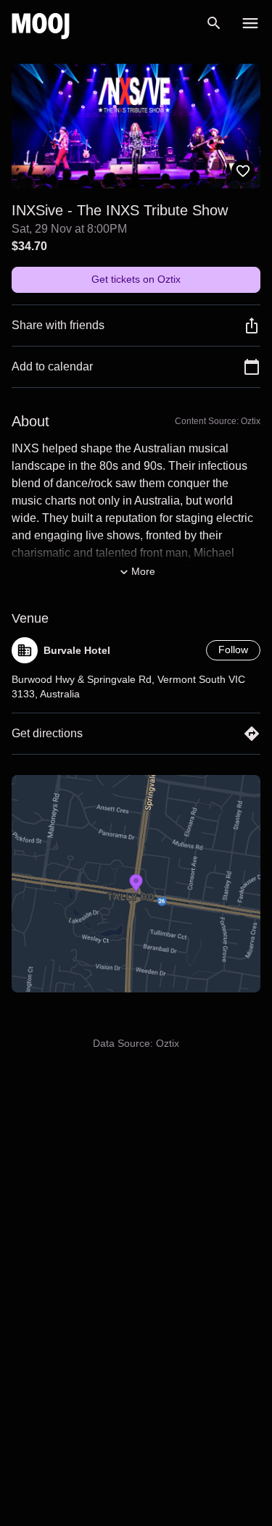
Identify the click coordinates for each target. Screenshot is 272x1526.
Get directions (47, 733)
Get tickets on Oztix (136, 279)
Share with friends (58, 325)
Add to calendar (52, 366)
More (143, 571)
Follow (233, 649)
